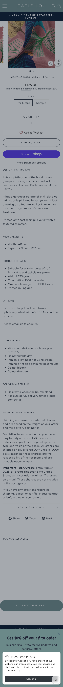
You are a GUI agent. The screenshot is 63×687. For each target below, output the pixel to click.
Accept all (31, 678)
